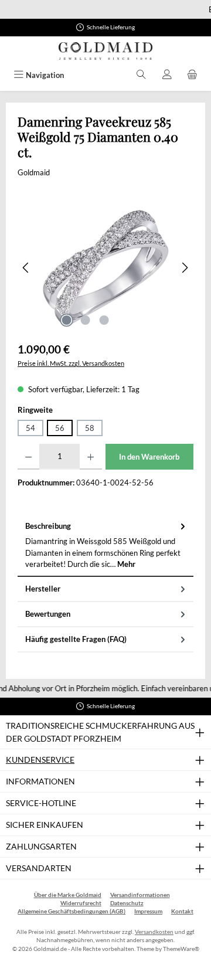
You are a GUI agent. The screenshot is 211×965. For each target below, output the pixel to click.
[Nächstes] (184, 268)
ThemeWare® (181, 949)
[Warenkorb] (192, 75)
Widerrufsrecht (80, 903)
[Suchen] (141, 75)
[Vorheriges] (26, 268)
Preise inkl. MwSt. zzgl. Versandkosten (71, 363)
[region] (105, 268)
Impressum (148, 911)
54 (30, 428)
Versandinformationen (140, 895)
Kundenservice (40, 759)
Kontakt (182, 911)
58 (89, 428)
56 (59, 428)
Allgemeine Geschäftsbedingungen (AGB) (71, 911)
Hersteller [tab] (42, 588)
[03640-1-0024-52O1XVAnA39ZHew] (105, 268)
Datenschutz (127, 903)
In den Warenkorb (149, 456)
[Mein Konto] (167, 75)
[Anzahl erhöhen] (90, 457)
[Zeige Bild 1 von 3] (66, 320)
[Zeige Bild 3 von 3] (103, 320)
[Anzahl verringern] (28, 457)
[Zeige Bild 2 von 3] (85, 320)
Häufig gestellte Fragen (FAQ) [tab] (76, 639)
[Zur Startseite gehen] (105, 51)
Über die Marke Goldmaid (67, 895)
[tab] (105, 545)
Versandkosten (154, 932)
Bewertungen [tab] (47, 614)
